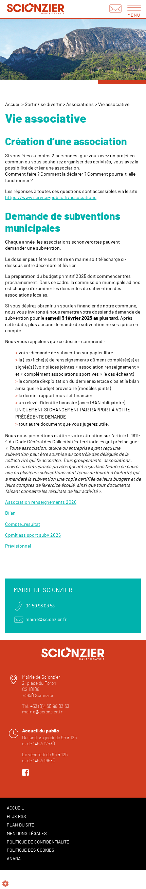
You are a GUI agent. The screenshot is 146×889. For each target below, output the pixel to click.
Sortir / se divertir (43, 104)
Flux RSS (16, 817)
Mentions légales (27, 834)
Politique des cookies (30, 850)
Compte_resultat (22, 524)
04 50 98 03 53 (40, 606)
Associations (80, 104)
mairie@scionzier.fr (46, 619)
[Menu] (134, 8)
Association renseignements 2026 (40, 502)
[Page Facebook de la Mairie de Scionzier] (25, 774)
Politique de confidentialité (38, 842)
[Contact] (115, 9)
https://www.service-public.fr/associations (50, 197)
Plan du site (20, 825)
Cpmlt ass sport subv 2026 (33, 535)
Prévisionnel (18, 546)
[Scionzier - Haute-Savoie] (35, 9)
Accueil (12, 104)
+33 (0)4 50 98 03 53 (49, 706)
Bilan (10, 513)
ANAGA (14, 859)
